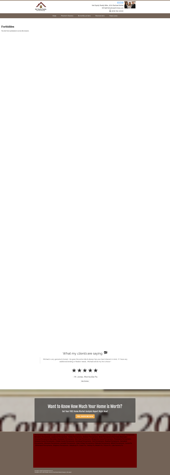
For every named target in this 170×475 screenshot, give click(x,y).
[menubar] (85, 15)
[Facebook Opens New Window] (118, 3)
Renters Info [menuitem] (100, 16)
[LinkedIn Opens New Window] (122, 3)
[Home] (41, 6)
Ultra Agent (69, 472)
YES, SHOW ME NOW (85, 416)
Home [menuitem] (54, 16)
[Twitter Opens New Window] (120, 3)
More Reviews (85, 381)
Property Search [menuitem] (67, 16)
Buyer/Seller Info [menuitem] (84, 16)
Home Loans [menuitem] (113, 16)
